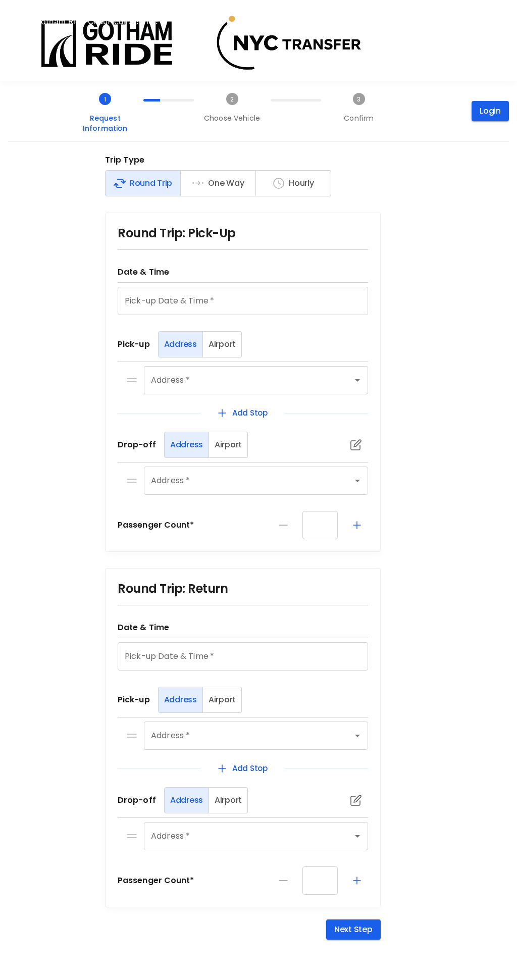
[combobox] (241, 380)
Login (490, 111)
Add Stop (250, 412)
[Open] (357, 380)
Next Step (353, 929)
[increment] (357, 525)
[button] (132, 380)
